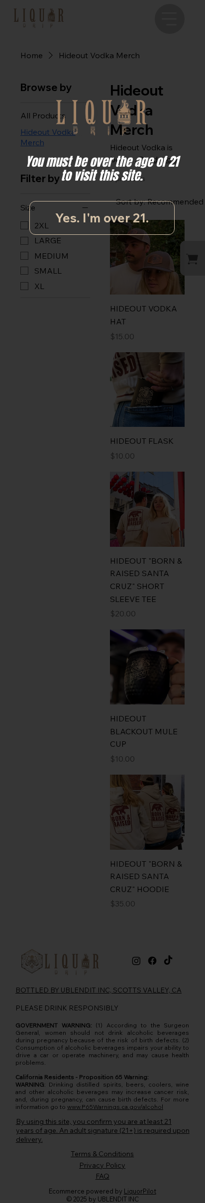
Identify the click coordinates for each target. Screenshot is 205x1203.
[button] (102, 218)
